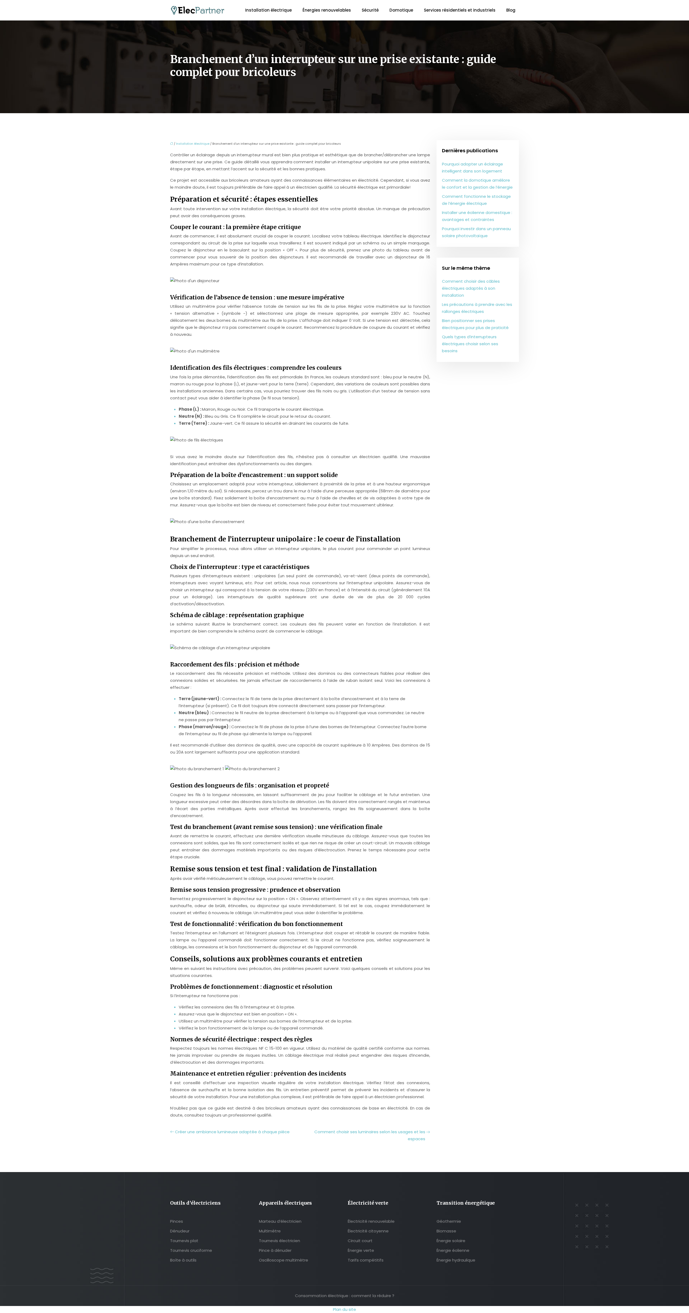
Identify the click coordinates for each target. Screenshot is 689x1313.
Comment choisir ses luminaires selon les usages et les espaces (369, 1135)
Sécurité (370, 10)
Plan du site (344, 1309)
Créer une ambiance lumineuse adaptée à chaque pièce (232, 1132)
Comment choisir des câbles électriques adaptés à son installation (471, 288)
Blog (510, 10)
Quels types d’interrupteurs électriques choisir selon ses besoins (470, 344)
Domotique (401, 10)
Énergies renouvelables (327, 10)
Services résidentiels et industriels (459, 10)
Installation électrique (268, 10)
